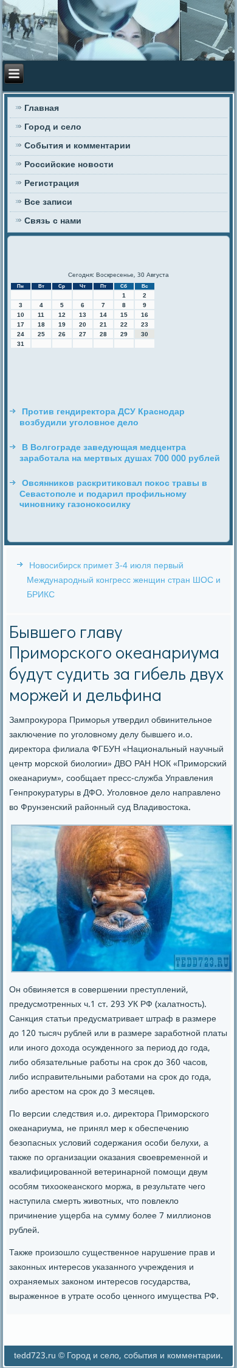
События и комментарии (77, 146)
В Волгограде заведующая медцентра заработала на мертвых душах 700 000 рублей (119, 453)
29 (124, 334)
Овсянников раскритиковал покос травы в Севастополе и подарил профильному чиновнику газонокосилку (113, 494)
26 (62, 334)
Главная (41, 108)
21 (103, 324)
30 (144, 334)
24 (20, 334)
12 (62, 314)
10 (20, 314)
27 (82, 334)
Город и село (52, 127)
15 (124, 314)
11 (41, 314)
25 (41, 334)
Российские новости (69, 165)
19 (62, 324)
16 (144, 314)
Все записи (48, 202)
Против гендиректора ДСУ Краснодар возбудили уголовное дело (102, 417)
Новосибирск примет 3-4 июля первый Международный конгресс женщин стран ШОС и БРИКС (124, 580)
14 (103, 314)
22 (124, 324)
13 (82, 314)
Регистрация (51, 183)
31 (20, 343)
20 (82, 324)
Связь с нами (52, 221)
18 (41, 324)
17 (20, 324)
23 (144, 324)
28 (103, 334)
